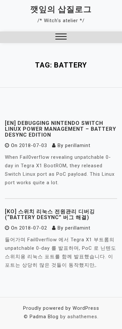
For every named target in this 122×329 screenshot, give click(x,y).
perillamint (77, 145)
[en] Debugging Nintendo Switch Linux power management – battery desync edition (60, 129)
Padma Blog (44, 317)
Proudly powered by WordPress (61, 308)
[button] (61, 37)
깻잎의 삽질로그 (61, 9)
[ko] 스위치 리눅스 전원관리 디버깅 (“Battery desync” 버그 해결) (50, 214)
